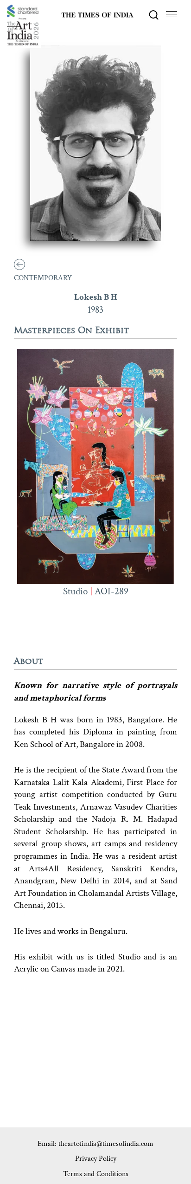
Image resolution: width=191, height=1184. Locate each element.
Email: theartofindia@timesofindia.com (95, 1144)
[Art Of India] (23, 25)
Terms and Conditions (95, 1174)
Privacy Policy (95, 1159)
